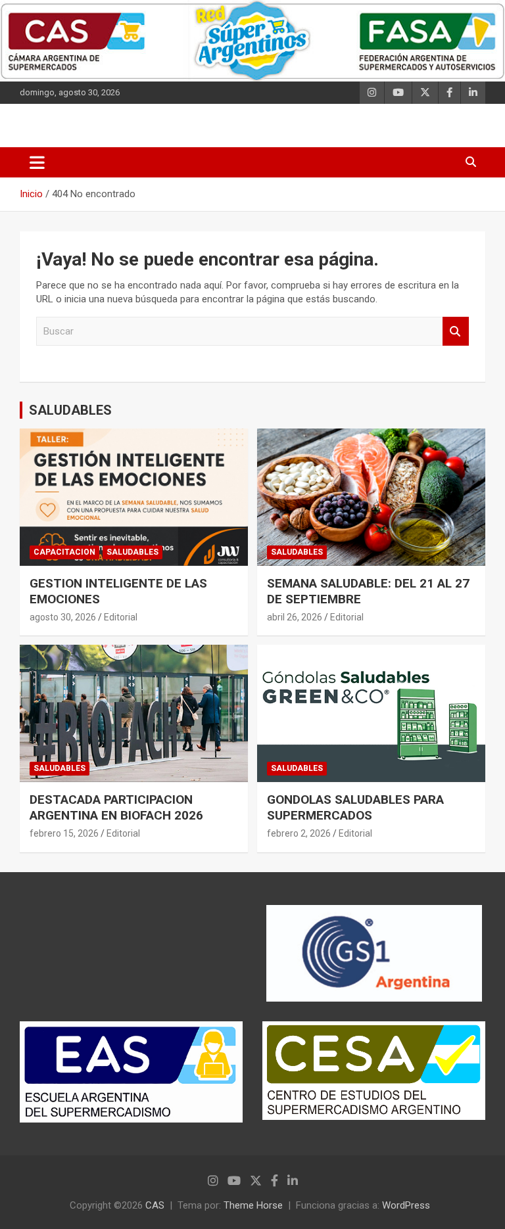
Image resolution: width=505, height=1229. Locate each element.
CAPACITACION (64, 552)
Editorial (120, 617)
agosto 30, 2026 (63, 617)
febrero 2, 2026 (299, 833)
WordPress (406, 1205)
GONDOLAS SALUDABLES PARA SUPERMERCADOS (355, 807)
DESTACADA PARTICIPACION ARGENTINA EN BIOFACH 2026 (116, 807)
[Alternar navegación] (37, 162)
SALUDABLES (70, 410)
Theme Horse (253, 1205)
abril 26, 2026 (294, 617)
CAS (154, 1205)
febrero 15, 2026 (64, 833)
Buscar (456, 331)
